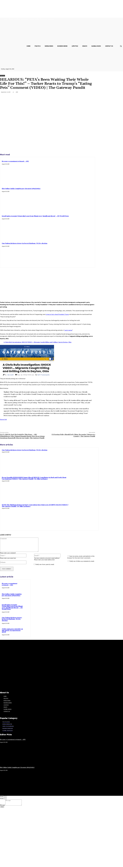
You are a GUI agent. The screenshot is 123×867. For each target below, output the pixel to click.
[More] (92, 96)
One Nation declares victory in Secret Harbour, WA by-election (24, 243)
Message (2, 805)
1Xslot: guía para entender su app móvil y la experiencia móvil (12, 630)
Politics (2, 75)
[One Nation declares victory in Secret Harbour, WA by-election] (84, 253)
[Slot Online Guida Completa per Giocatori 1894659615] (84, 198)
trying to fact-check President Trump (57, 314)
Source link (3, 419)
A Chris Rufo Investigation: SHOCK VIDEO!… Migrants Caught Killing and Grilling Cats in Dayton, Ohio (37, 342)
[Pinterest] (79, 96)
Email (2, 798)
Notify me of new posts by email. (44, 564)
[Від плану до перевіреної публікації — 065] (84, 171)
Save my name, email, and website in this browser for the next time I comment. (80, 557)
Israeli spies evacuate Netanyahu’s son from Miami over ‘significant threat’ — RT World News (35, 216)
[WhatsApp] (85, 96)
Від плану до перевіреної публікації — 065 (15, 161)
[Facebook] (66, 96)
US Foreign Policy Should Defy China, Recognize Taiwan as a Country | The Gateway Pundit (73, 435)
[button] (121, 46)
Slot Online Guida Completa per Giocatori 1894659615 (21, 188)
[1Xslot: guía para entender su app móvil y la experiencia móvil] (28, 631)
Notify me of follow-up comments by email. (81, 561)
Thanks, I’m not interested (28, 864)
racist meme (68, 330)
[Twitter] (72, 96)
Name (2, 796)
